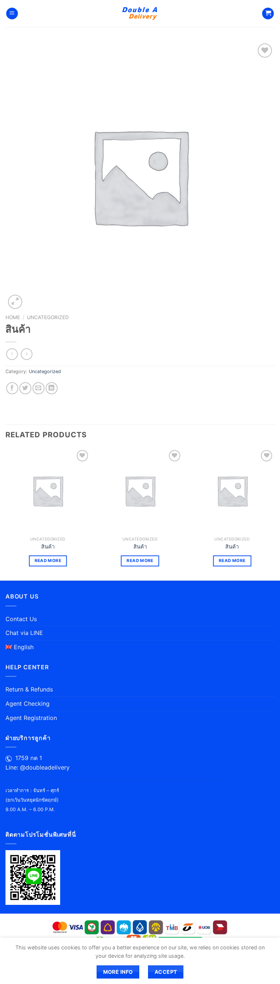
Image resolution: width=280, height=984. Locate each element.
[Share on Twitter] (25, 388)
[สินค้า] (47, 490)
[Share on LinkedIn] (52, 388)
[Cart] (268, 14)
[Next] (274, 514)
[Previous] (5, 514)
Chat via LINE (24, 632)
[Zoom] (15, 302)
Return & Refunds (29, 689)
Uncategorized (48, 317)
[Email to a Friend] (38, 388)
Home (12, 317)
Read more (48, 560)
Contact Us (21, 619)
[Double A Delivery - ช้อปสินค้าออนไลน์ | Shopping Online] (140, 13)
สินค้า (48, 546)
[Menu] (12, 14)
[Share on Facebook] (12, 388)
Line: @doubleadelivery (37, 767)
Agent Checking (27, 703)
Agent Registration (31, 717)
